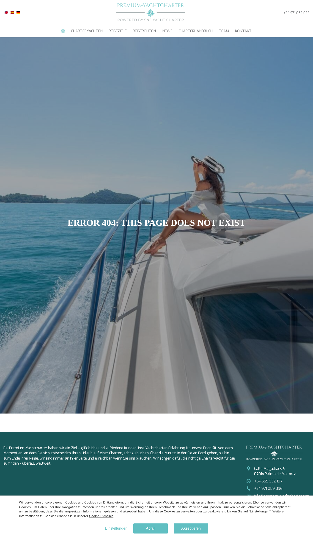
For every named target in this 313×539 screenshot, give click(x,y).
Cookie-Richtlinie (101, 516)
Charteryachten (87, 31)
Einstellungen (116, 528)
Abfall (150, 528)
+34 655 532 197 (268, 481)
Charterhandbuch (196, 31)
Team (224, 31)
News (167, 31)
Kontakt (243, 31)
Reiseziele (118, 31)
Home (63, 31)
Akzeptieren (191, 528)
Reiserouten (144, 31)
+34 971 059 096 (296, 13)
